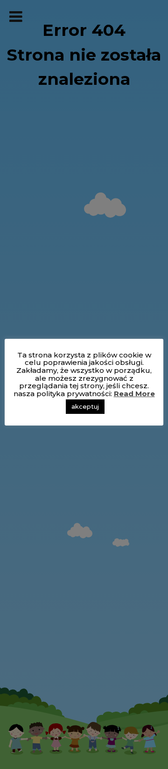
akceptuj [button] (85, 406)
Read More (134, 393)
